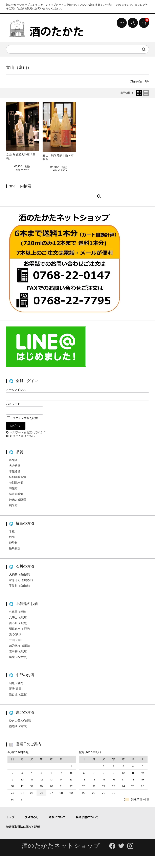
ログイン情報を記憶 (25, 418)
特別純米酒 (16, 482)
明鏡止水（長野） (20, 628)
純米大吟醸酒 (17, 499)
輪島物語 (14, 548)
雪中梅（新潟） (19, 651)
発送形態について (87, 817)
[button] (22, 126)
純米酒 (13, 505)
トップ (10, 817)
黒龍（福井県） (19, 657)
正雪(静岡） (16, 688)
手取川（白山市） (20, 585)
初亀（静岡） (17, 683)
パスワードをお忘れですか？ (27, 432)
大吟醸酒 (14, 465)
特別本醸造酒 (17, 477)
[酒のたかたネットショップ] (46, 28)
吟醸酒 (13, 460)
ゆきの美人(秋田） (21, 720)
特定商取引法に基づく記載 (23, 826)
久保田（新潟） (19, 611)
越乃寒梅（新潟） (20, 645)
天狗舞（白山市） (20, 574)
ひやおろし (32, 817)
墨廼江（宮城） (19, 726)
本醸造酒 (14, 471)
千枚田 (13, 531)
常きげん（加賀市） (22, 580)
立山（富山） (17, 640)
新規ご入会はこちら (22, 436)
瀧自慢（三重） (19, 694)
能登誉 (13, 542)
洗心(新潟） (16, 634)
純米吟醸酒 (16, 494)
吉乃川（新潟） (19, 623)
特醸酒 (13, 488)
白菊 (12, 537)
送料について (57, 817)
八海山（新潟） (19, 617)
